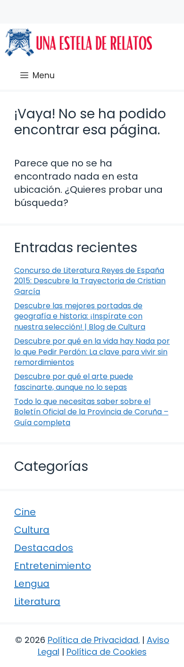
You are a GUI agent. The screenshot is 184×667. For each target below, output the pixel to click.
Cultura (32, 529)
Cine (25, 512)
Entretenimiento (52, 565)
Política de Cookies (107, 652)
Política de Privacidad (93, 640)
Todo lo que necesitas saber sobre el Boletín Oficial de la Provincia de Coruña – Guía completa (91, 412)
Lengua (32, 583)
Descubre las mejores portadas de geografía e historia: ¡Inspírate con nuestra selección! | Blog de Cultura (79, 316)
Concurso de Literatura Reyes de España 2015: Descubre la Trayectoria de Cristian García (90, 281)
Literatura (37, 601)
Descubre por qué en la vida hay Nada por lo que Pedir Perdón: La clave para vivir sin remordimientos (92, 352)
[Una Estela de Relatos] (78, 42)
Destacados (43, 547)
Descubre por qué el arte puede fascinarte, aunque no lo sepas (73, 381)
